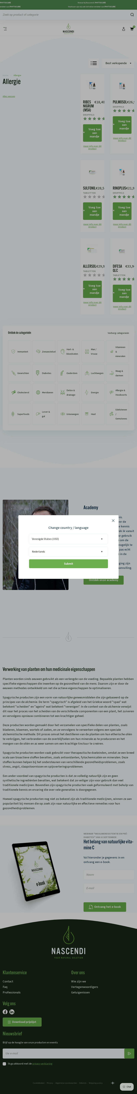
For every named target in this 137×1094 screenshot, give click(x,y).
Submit (68, 564)
